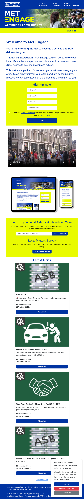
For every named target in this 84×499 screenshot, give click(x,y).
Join (42, 120)
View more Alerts (42, 480)
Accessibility (34, 494)
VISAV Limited (45, 496)
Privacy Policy (45, 115)
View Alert (42, 312)
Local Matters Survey (42, 251)
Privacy (26, 494)
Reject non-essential (66, 488)
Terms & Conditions (28, 113)
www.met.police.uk (24, 489)
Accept (66, 484)
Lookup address (59, 233)
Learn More (66, 493)
